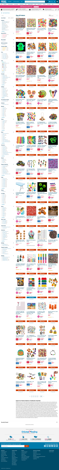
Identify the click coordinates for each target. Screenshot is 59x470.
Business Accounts (3, 454)
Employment (23, 454)
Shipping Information (15, 457)
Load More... (3, 31)
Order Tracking (14, 454)
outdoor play (51, 407)
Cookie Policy (35, 458)
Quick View (21, 39)
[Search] (46, 2)
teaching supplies (38, 411)
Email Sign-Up (3, 458)
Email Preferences (14, 464)
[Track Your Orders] (50, 1)
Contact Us (13, 451)
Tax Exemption (14, 462)
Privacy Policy (35, 451)
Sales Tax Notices (14, 461)
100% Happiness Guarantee (25, 457)
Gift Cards (2, 456)
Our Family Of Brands (24, 458)
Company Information (24, 451)
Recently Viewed (4, 422)
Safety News (34, 455)
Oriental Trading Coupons (4, 457)
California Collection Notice (37, 454)
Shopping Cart (14, 458)
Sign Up (27, 446)
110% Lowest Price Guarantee (25, 456)
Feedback (58, 235)
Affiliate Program (23, 455)
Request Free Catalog (4, 455)
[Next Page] (43, 396)
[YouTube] (54, 446)
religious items (44, 411)
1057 (41, 396)
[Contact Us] (52, 1)
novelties (22, 406)
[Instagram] (57, 446)
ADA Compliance (14, 463)
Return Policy (14, 456)
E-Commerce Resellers (36, 457)
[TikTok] (52, 446)
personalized (18, 410)
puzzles (17, 408)
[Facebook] (45, 446)
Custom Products (51, 451)
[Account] (54, 1)
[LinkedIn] (47, 446)
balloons (47, 403)
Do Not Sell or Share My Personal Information (39, 456)
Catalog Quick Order (4, 451)
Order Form (13, 455)
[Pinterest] (50, 446)
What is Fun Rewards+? (4, 461)
